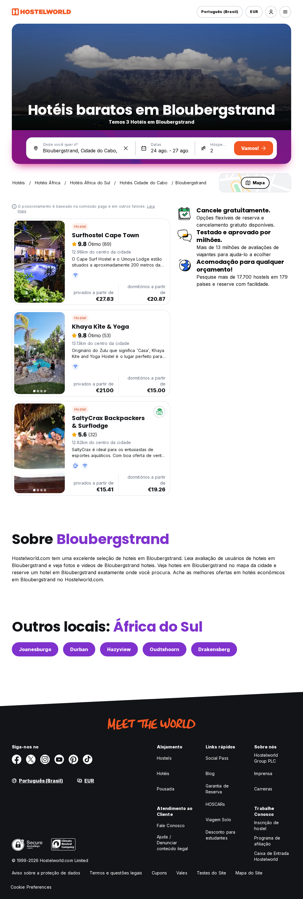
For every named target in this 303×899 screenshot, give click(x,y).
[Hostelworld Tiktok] (87, 759)
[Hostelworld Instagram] (45, 759)
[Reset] (126, 148)
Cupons (159, 872)
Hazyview (119, 649)
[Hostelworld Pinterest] (73, 759)
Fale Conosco (171, 825)
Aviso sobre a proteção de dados (46, 872)
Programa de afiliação (267, 840)
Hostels (164, 758)
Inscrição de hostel (266, 825)
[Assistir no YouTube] (59, 759)
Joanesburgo (35, 649)
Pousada (165, 788)
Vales (181, 872)
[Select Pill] (271, 12)
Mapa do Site (249, 872)
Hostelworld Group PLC (266, 758)
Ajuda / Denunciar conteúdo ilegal (172, 842)
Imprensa (263, 773)
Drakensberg (214, 649)
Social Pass (217, 758)
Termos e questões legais (116, 872)
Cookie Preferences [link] (31, 887)
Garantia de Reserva (217, 788)
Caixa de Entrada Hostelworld (271, 856)
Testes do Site (211, 872)
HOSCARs (215, 804)
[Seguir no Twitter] (31, 759)
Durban (79, 649)
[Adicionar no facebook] (16, 759)
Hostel (80, 226)
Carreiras (263, 788)
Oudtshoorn (164, 649)
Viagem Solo (218, 819)
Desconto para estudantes (220, 834)
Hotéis (163, 773)
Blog (210, 773)
